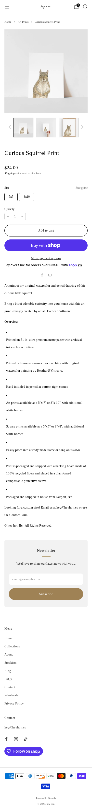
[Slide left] (10, 127)
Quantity (9, 209)
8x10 (27, 196)
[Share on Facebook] (42, 275)
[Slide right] (82, 127)
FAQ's (8, 679)
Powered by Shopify (46, 798)
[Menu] (6, 6)
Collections (12, 646)
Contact (9, 687)
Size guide (82, 188)
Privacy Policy (14, 703)
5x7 (11, 196)
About (8, 654)
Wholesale (11, 695)
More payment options (46, 258)
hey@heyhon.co (15, 727)
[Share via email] (50, 275)
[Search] (85, 6)
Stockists (10, 662)
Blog (7, 671)
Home (8, 638)
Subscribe (46, 594)
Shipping (9, 173)
